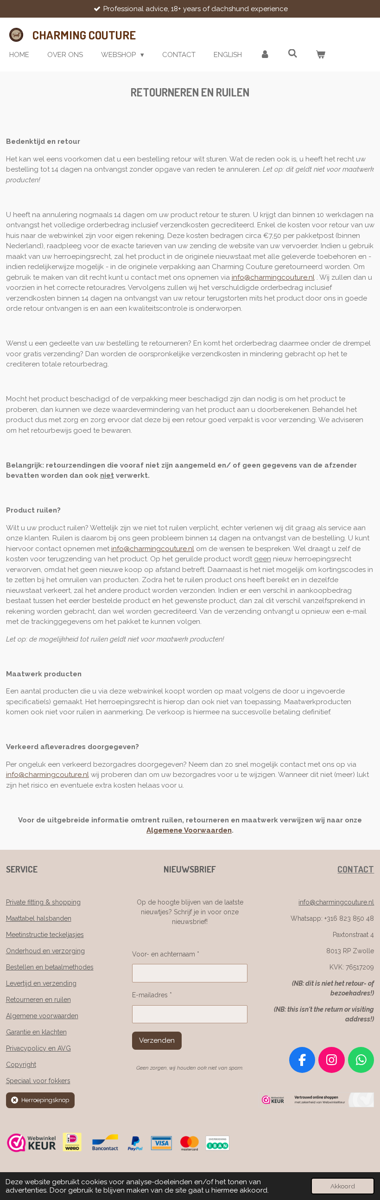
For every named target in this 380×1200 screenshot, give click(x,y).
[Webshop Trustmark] (316, 1105)
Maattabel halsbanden (38, 918)
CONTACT (355, 869)
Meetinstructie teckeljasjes (45, 934)
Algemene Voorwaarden (189, 830)
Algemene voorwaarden (42, 1016)
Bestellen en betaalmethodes (50, 967)
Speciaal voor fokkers (38, 1080)
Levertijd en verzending (41, 983)
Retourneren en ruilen (38, 999)
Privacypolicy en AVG (38, 1048)
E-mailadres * (152, 995)
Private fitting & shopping (43, 902)
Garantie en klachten (36, 1032)
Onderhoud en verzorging (45, 951)
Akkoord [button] (342, 1186)
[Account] (264, 55)
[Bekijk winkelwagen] (320, 55)
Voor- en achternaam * (165, 954)
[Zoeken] (292, 53)
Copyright (21, 1064)
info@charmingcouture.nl (273, 277)
